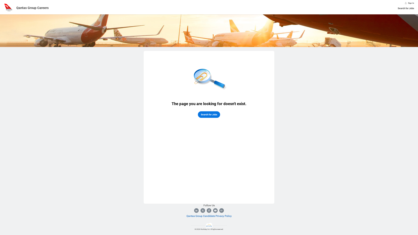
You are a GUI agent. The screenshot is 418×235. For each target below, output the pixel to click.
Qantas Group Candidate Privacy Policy (209, 216)
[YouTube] (215, 210)
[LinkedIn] (196, 210)
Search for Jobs (406, 8)
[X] (203, 210)
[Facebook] (209, 210)
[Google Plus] (221, 210)
